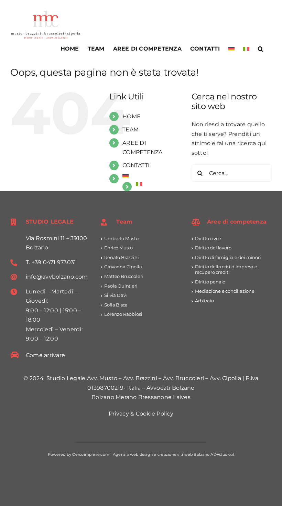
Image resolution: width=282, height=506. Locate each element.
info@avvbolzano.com (57, 276)
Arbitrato (204, 300)
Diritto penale (210, 281)
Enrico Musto (118, 247)
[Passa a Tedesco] (231, 49)
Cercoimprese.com (90, 454)
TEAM (130, 129)
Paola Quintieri (120, 286)
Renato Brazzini (121, 257)
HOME (131, 116)
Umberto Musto (121, 238)
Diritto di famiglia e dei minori (228, 257)
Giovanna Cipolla (123, 266)
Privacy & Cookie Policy (141, 413)
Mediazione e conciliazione (224, 291)
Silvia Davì (115, 295)
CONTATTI (136, 165)
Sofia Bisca (116, 305)
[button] (260, 49)
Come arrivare (45, 355)
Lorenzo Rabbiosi (123, 314)
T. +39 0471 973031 (51, 262)
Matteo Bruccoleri (123, 276)
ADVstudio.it (222, 454)
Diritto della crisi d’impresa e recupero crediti (226, 269)
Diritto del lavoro (213, 247)
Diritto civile (208, 238)
